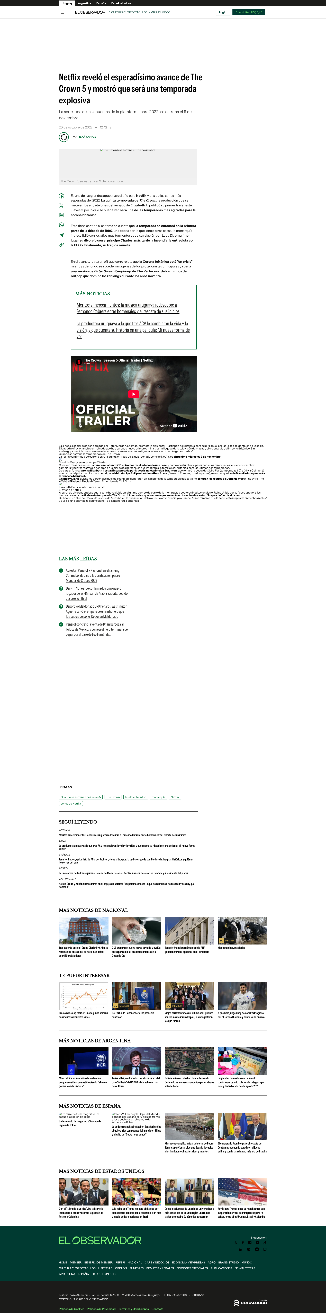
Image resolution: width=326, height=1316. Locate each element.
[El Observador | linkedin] (241, 1249)
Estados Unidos (121, 3)
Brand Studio (228, 1262)
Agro (212, 1262)
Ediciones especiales (192, 1268)
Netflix (175, 797)
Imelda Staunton (135, 797)
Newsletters (245, 1268)
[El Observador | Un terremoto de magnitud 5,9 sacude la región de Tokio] (83, 1116)
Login (222, 12)
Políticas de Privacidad (101, 1309)
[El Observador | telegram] (257, 1249)
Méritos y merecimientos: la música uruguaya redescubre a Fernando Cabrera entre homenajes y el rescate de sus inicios (122, 835)
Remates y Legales (160, 1268)
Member (76, 1262)
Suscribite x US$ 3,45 (249, 12)
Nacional (135, 1262)
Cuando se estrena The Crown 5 (81, 797)
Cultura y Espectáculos (129, 12)
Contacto (157, 1309)
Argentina (84, 3)
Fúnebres (137, 1268)
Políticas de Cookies (71, 1309)
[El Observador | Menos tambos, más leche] (242, 943)
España (101, 3)
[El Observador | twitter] (236, 1243)
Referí (120, 1262)
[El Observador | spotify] (249, 1249)
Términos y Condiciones (133, 1309)
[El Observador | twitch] (265, 1249)
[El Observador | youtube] (257, 1243)
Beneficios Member (98, 1262)
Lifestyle (105, 1268)
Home (63, 1262)
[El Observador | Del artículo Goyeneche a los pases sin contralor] (136, 1008)
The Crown (113, 797)
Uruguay (67, 3)
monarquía (158, 797)
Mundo (247, 1262)
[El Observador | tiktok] (265, 1243)
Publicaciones (221, 1268)
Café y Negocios (157, 1262)
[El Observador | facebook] (242, 1243)
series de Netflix (71, 803)
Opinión (121, 1268)
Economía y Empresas (188, 1262)
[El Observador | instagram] (250, 1243)
